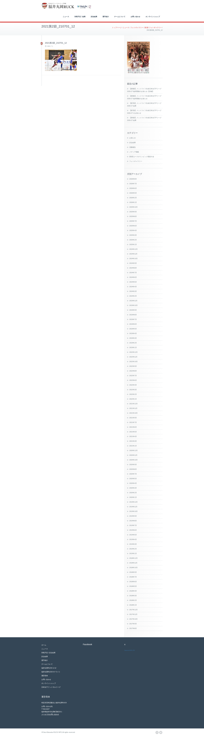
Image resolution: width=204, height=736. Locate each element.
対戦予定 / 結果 (80, 17)
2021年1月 (133, 446)
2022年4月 (133, 385)
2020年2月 (133, 493)
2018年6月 (133, 581)
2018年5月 (133, 586)
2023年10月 (133, 305)
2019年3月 (133, 544)
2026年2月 (133, 198)
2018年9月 (133, 572)
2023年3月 (133, 338)
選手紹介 (106, 17)
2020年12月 (133, 450)
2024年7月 (133, 272)
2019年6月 (133, 530)
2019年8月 (133, 521)
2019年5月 (133, 535)
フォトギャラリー (135, 161)
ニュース (66, 17)
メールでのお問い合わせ (50, 714)
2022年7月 (133, 375)
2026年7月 (133, 184)
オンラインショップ (153, 17)
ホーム (43, 645)
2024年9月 (133, 263)
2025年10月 (133, 207)
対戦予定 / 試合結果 (48, 653)
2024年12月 (133, 249)
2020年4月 (133, 483)
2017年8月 (133, 628)
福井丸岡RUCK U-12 (48, 668)
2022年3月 (133, 390)
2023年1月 (133, 347)
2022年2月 (133, 394)
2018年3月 (133, 596)
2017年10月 (133, 619)
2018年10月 (133, 567)
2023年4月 (133, 333)
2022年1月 (133, 399)
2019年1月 (133, 553)
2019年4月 (133, 539)
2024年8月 (133, 268)
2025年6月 (133, 226)
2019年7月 (133, 525)
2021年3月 (133, 441)
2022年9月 (133, 366)
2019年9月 (133, 516)
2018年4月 (133, 591)
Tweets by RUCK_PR (129, 650)
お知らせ (132, 138)
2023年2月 (133, 343)
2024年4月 (133, 287)
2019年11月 (133, 507)
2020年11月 (133, 455)
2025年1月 (133, 244)
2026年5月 (133, 193)
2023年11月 (133, 301)
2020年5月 (133, 478)
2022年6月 (133, 380)
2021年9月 (133, 418)
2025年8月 (133, 216)
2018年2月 (133, 600)
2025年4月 (133, 230)
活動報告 (132, 147)
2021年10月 (133, 413)
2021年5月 (133, 432)
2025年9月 (133, 212)
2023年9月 (133, 310)
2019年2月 (133, 549)
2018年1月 (133, 605)
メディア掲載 (134, 152)
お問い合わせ (135, 17)
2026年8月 (133, 179)
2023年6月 (133, 324)
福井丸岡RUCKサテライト (50, 672)
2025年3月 (133, 235)
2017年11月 (133, 614)
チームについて (119, 17)
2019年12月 (133, 502)
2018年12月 (133, 558)
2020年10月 (133, 460)
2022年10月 (133, 361)
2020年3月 (133, 488)
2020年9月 (133, 464)
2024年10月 (133, 258)
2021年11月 (133, 408)
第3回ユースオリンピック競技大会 (141, 156)
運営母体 (44, 676)
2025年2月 (133, 240)
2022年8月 (133, 371)
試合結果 (94, 17)
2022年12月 (133, 352)
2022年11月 (133, 357)
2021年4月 (133, 436)
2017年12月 (133, 610)
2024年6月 (133, 277)
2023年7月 (133, 319)
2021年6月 (133, 427)
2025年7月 (133, 221)
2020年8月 (133, 469)
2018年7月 (133, 577)
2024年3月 (133, 291)
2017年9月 (133, 624)
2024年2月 (133, 296)
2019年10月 (133, 511)
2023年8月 (133, 315)
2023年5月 (133, 329)
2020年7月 (133, 474)
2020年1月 (133, 497)
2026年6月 (133, 188)
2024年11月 (133, 254)
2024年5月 (133, 282)
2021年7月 (133, 422)
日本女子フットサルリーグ (51, 687)
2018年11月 (133, 563)
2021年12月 (133, 404)
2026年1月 (133, 202)
